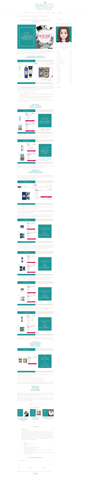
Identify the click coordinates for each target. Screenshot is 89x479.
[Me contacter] (63, 43)
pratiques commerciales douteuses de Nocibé (28, 87)
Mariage (64, 77)
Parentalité (64, 79)
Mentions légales (58, 86)
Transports (64, 81)
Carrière (64, 73)
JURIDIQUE (59, 12)
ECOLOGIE (33, 12)
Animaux (64, 71)
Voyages (48, 12)
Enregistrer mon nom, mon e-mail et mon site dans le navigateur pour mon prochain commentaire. (34, 471)
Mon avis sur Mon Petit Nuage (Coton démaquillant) (35, 418)
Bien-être (26, 12)
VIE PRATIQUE (40, 12)
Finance (64, 75)
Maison (53, 12)
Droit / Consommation (35, 18)
